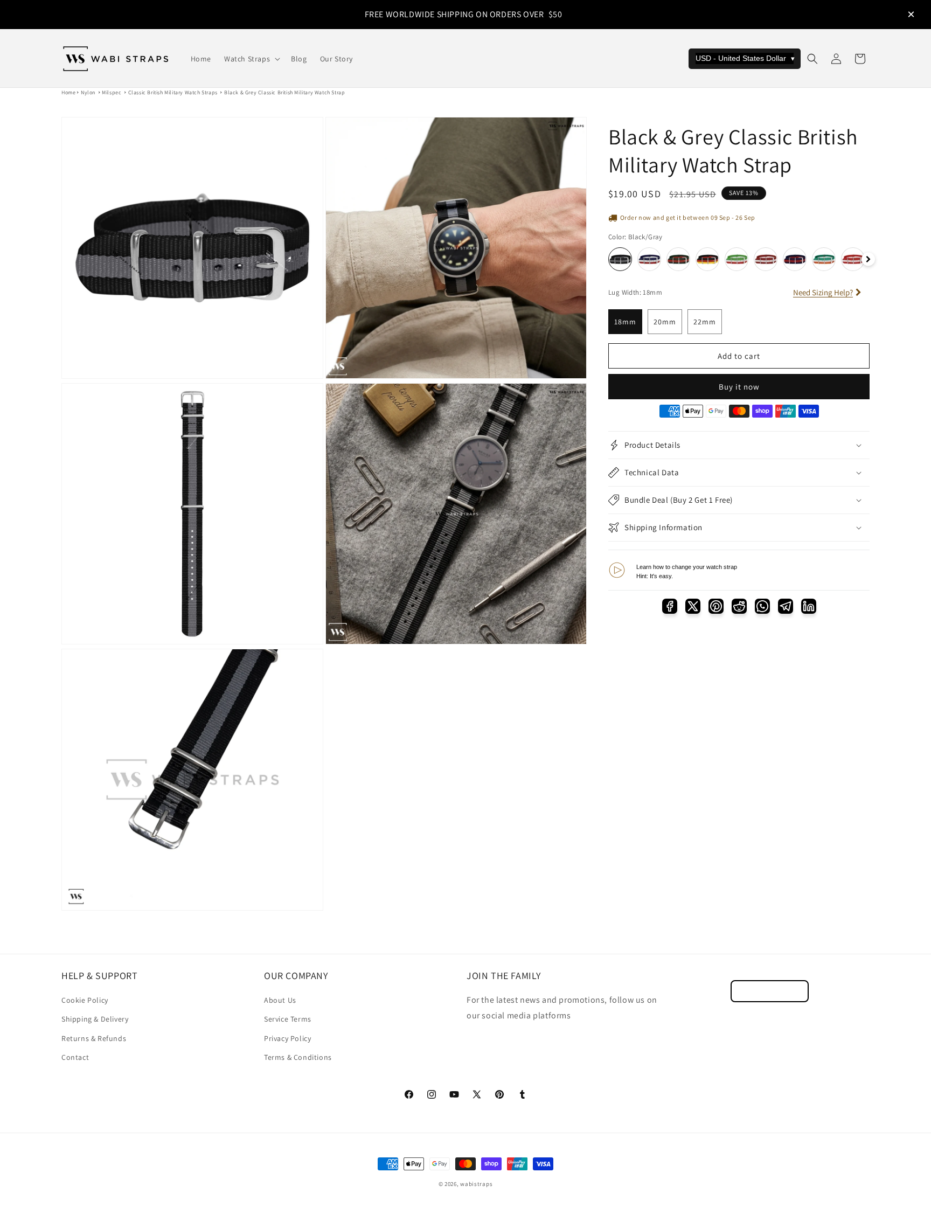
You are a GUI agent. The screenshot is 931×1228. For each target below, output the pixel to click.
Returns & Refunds (93, 1038)
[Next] (868, 259)
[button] (251, 58)
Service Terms (287, 1019)
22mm (704, 322)
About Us (280, 1000)
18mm (625, 322)
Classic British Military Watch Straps (173, 92)
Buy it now (739, 386)
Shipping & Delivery (94, 1019)
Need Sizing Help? (823, 292)
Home (68, 92)
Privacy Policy (287, 1038)
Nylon (88, 92)
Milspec (111, 92)
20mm (665, 322)
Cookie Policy (84, 1000)
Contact (75, 1057)
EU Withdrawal (769, 991)
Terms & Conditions (298, 1057)
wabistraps (476, 1184)
